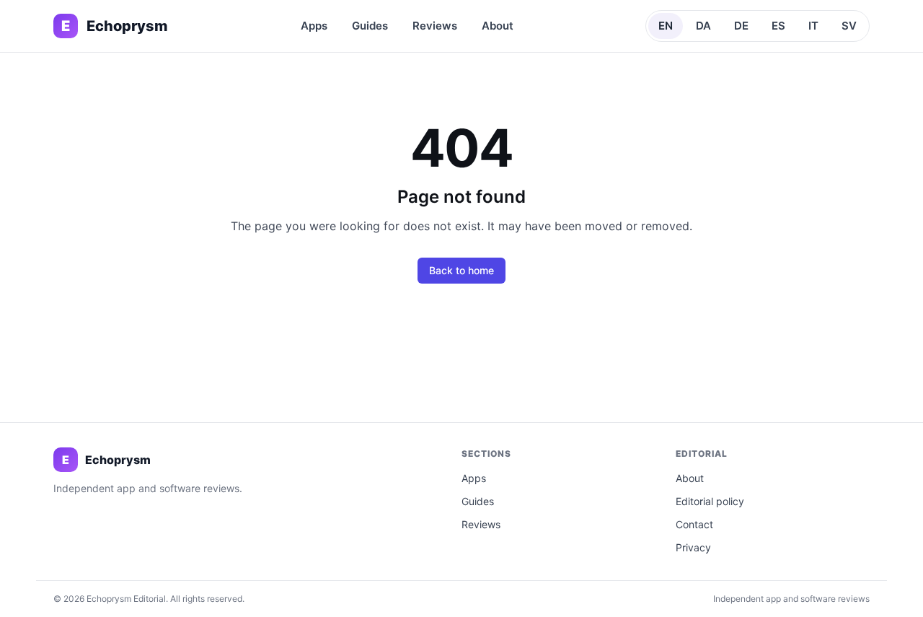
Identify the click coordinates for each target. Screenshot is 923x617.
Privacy (693, 547)
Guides (370, 25)
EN (665, 25)
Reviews (434, 25)
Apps (314, 25)
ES (778, 25)
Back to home (461, 270)
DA (703, 25)
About (497, 25)
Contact (694, 524)
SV (849, 25)
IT (813, 25)
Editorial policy (710, 501)
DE (741, 25)
